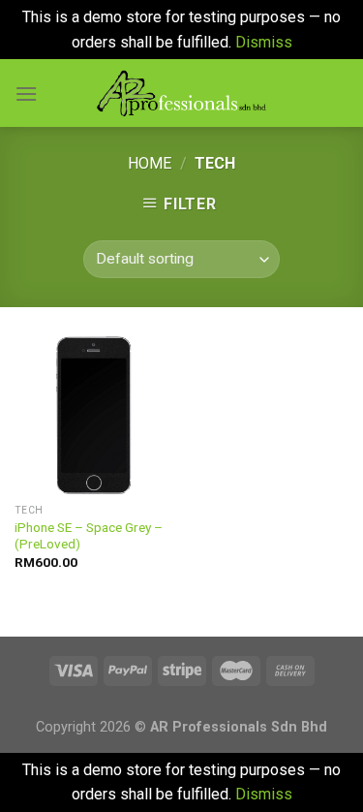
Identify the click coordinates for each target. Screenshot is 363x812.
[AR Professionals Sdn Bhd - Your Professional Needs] (181, 93)
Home (149, 163)
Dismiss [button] (263, 42)
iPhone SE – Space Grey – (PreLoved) (89, 535)
